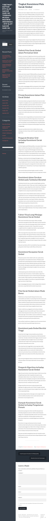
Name (19, 486)
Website (20, 497)
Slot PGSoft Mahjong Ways (7, 138)
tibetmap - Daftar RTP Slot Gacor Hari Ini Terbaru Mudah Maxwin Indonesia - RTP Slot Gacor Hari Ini (7, 16)
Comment (20, 473)
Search (4, 42)
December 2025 (5, 105)
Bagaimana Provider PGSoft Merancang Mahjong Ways (6, 76)
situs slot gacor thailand (7, 130)
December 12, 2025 (22, 9)
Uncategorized (5, 140)
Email (20, 491)
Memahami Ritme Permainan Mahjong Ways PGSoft (7, 71)
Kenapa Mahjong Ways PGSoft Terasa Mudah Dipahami (6, 66)
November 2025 (5, 108)
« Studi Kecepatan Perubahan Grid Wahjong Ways (29, 453)
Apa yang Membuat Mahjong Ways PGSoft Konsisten (6, 57)
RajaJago (4, 153)
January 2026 (5, 103)
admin (30, 9)
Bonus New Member (6, 124)
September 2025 (5, 113)
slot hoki (4, 135)
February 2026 (5, 100)
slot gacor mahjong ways (7, 133)
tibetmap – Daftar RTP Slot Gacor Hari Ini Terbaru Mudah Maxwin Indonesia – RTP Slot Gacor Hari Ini (28, 516)
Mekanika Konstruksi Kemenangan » (38, 458)
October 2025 (5, 110)
